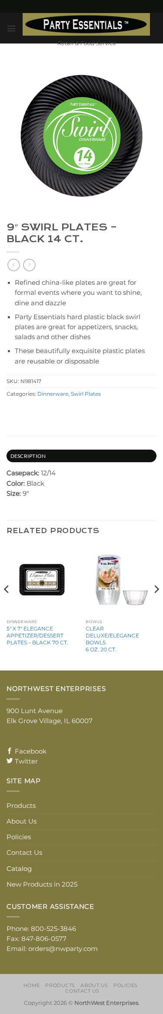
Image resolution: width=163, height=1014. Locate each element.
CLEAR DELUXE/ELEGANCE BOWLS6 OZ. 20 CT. (112, 639)
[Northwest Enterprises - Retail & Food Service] (86, 24)
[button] (11, 28)
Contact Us (24, 853)
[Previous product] (29, 265)
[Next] (156, 607)
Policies (19, 837)
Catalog (19, 869)
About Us (22, 821)
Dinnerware (52, 394)
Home (31, 985)
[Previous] (7, 607)
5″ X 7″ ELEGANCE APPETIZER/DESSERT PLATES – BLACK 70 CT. (37, 635)
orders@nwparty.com (63, 949)
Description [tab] (28, 456)
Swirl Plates (86, 394)
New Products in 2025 (42, 884)
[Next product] (13, 265)
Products (21, 806)
